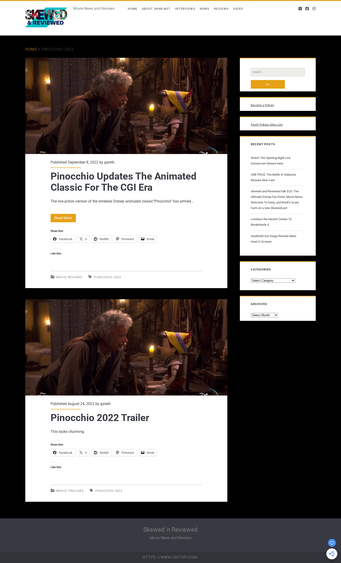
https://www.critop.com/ (170, 557)
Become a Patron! (262, 105)
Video (238, 8)
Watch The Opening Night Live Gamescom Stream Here (270, 160)
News (204, 8)
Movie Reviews (69, 277)
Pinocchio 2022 (107, 277)
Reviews (221, 8)
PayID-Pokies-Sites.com (267, 124)
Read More (65, 219)
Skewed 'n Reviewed (170, 529)
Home (132, 8)
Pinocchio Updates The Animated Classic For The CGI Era (126, 106)
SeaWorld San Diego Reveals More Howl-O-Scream (273, 238)
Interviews (185, 8)
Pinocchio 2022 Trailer (126, 347)
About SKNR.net (156, 8)
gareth (109, 162)
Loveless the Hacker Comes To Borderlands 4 (271, 221)
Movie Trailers (70, 490)
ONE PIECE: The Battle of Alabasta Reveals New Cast (273, 177)
